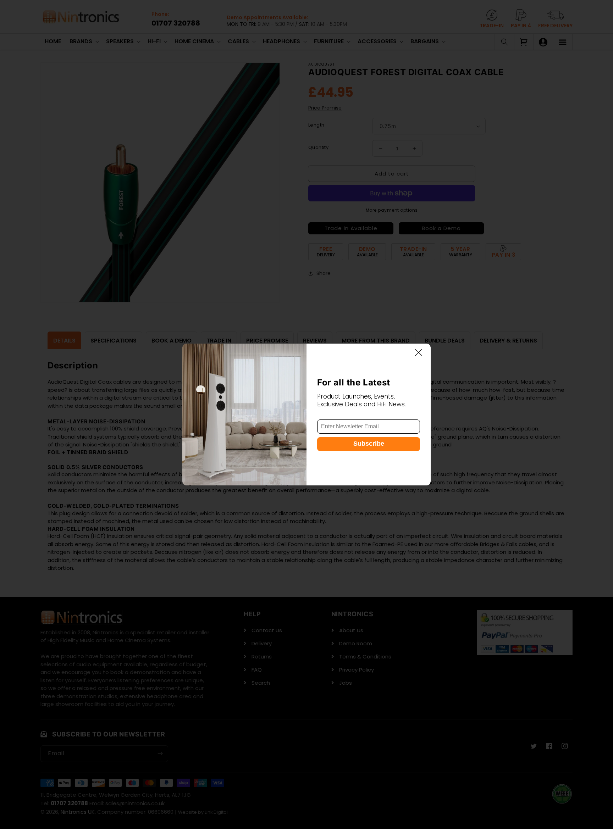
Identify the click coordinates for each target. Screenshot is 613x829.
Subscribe (368, 443)
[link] (244, 414)
